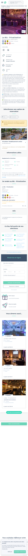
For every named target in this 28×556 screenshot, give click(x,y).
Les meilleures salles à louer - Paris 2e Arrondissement (20, 235)
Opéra (3, 188)
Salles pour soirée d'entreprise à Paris (9, 245)
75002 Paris (4, 191)
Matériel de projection (7, 162)
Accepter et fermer (19, 551)
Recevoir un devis (14, 286)
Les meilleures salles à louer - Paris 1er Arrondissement (9, 235)
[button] (14, 139)
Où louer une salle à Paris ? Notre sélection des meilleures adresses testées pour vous (20, 245)
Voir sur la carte (5, 192)
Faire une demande (14, 423)
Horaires (5, 269)
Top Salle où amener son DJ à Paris (21, 240)
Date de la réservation (8, 263)
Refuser (10, 551)
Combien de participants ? (9, 275)
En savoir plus (4, 548)
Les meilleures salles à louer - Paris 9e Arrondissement (9, 239)
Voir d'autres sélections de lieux (14, 252)
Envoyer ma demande (14, 282)
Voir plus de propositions (14, 412)
